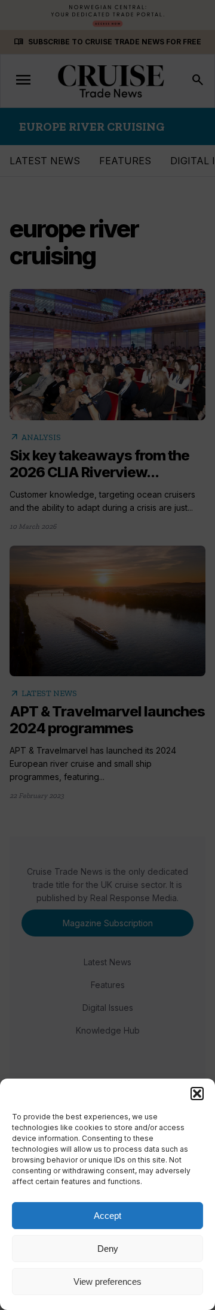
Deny (107, 1248)
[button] (197, 1094)
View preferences (107, 1281)
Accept (107, 1215)
